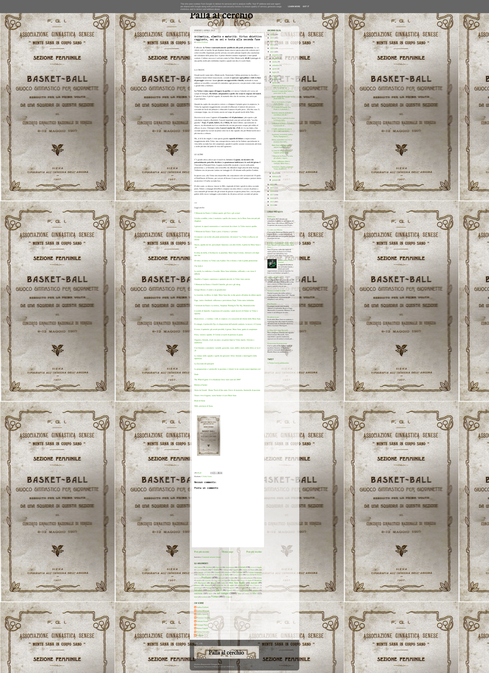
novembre (276, 58)
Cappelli (235, 570)
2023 (272, 45)
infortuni (259, 578)
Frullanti (206, 577)
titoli (196, 597)
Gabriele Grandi (202, 621)
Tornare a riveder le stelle (276, 291)
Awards (253, 567)
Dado (196, 374)
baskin (198, 570)
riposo (258, 588)
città (260, 570)
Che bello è (199, 266)
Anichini (209, 567)
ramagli (242, 588)
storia (210, 593)
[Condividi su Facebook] (219, 473)
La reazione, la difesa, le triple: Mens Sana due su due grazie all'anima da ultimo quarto (227, 295)
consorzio (228, 572)
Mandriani (258, 580)
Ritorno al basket (200, 384)
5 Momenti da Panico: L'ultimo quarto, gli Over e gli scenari (217, 213)
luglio (274, 72)
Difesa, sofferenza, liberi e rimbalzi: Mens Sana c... (281, 162)
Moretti (218, 585)
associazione (229, 567)
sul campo (222, 593)
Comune (217, 572)
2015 (272, 201)
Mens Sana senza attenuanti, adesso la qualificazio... (281, 146)
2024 (272, 41)
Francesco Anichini (203, 618)
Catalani (244, 570)
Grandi (231, 578)
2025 (272, 38)
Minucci (197, 585)
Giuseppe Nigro (202, 625)
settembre (276, 65)
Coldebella (201, 572)
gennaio (275, 180)
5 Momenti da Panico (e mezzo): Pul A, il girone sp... (283, 86)
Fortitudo (259, 575)
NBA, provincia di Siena (203, 406)
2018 (272, 191)
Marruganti (202, 583)
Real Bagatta (271, 304)
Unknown (200, 635)
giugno (275, 76)
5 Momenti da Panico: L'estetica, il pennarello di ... (283, 124)
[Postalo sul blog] (214, 473)
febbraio (275, 176)
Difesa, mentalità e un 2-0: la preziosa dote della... (282, 141)
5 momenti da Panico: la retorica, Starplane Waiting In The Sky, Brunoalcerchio (225, 305)
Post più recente (201, 551)
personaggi (198, 588)
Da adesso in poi (273, 317)
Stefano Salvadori (203, 632)
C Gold (204, 476)
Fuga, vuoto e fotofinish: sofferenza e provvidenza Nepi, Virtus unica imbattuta (224, 300)
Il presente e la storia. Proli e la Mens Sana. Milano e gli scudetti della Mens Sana (280, 245)
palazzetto (241, 585)
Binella (205, 570)
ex (241, 574)
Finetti (248, 575)
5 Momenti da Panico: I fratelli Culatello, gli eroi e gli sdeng (217, 284)
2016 (272, 198)
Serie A (210, 590)
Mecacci (214, 583)
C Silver (225, 570)
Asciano (219, 567)
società (245, 590)
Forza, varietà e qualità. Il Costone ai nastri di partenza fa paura (218, 334)
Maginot (242, 580)
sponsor (255, 590)
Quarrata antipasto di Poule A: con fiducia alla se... (282, 114)
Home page (227, 551)
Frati (197, 578)
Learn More (294, 6)
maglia (250, 580)
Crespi (200, 575)
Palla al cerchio (221, 15)
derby (227, 574)
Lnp (225, 580)
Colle (208, 572)
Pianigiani (209, 588)
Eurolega (235, 575)
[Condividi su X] (216, 473)
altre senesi (198, 567)
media (223, 583)
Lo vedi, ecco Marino (274, 230)
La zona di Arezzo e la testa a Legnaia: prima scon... (282, 151)
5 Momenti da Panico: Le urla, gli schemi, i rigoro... (282, 157)
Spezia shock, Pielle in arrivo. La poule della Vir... (283, 97)
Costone (239, 572)
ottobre (275, 62)
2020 (272, 184)
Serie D (219, 590)
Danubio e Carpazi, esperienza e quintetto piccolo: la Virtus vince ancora (222, 279)
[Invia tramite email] (211, 473)
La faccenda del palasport (204, 363)
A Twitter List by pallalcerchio (278, 363)
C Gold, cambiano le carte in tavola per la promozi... (282, 130)
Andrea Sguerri (202, 614)
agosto (274, 69)
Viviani (227, 597)
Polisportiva (231, 588)
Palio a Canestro (254, 585)
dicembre (275, 55)
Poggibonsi (219, 588)
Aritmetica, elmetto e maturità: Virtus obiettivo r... (283, 168)
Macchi (233, 580)
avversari (241, 567)
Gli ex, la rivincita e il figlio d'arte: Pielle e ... (281, 103)
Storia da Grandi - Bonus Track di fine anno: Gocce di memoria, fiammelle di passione (227, 390)
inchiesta (249, 578)
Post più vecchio (254, 551)
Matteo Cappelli (202, 628)
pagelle (232, 585)
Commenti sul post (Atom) (211, 557)
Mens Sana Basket (237, 582)
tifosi (254, 593)
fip (253, 575)
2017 (272, 194)
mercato (254, 582)
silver (237, 590)
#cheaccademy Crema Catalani (285, 261)
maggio (275, 79)
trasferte (204, 597)
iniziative (199, 580)
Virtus (209, 476)
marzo (274, 173)
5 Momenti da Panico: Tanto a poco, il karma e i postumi (215, 231)
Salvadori (198, 590)
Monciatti (208, 585)
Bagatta (259, 567)
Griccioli (240, 578)
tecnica (247, 593)
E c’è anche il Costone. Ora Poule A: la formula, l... (281, 108)
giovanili (221, 578)
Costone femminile (255, 572)
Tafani (239, 593)
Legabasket (208, 580)
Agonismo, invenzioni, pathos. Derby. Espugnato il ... (282, 135)
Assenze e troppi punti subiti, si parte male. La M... (283, 92)
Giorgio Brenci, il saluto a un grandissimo (210, 289)
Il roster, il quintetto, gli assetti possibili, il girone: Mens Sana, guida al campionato (226, 329)
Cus (205, 575)
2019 (272, 188)
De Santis (212, 575)
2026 (272, 34)
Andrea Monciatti (203, 611)
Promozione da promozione (277, 343)
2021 (272, 52)
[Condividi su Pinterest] (221, 473)
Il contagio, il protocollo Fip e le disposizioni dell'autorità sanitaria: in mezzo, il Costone (227, 324)
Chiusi (252, 570)
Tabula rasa (271, 216)
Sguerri (229, 590)
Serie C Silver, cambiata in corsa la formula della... (283, 119)
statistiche (198, 593)
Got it (306, 6)
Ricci (250, 588)
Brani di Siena (199, 400)
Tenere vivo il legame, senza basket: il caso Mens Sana (215, 395)
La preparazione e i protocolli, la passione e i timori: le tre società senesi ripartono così (227, 369)
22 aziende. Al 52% (274, 277)
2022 (272, 48)
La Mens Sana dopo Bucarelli (277, 330)
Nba (225, 585)
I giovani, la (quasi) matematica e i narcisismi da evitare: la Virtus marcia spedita (225, 226)
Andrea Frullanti (203, 607)
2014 (272, 205)
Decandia (219, 575)
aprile (274, 82)
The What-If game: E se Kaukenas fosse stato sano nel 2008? (217, 379)
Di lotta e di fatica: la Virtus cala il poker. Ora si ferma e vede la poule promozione (226, 260)
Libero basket (217, 580)
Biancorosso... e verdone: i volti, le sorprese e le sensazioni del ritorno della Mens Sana (227, 318)
